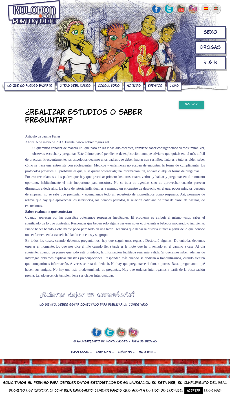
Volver (191, 104)
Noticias (134, 85)
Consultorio (108, 85)
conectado (89, 305)
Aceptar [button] (193, 390)
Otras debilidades (75, 85)
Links (174, 85)
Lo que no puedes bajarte (29, 85)
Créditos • (126, 352)
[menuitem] (205, 5)
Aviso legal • (81, 352)
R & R (210, 62)
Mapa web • (147, 352)
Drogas (210, 47)
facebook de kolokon (156, 9)
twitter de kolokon (168, 9)
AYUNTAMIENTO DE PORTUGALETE (102, 341)
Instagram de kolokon (193, 9)
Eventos (155, 85)
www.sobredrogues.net (92, 142)
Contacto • (105, 352)
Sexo (210, 32)
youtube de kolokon (181, 9)
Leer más (212, 390)
